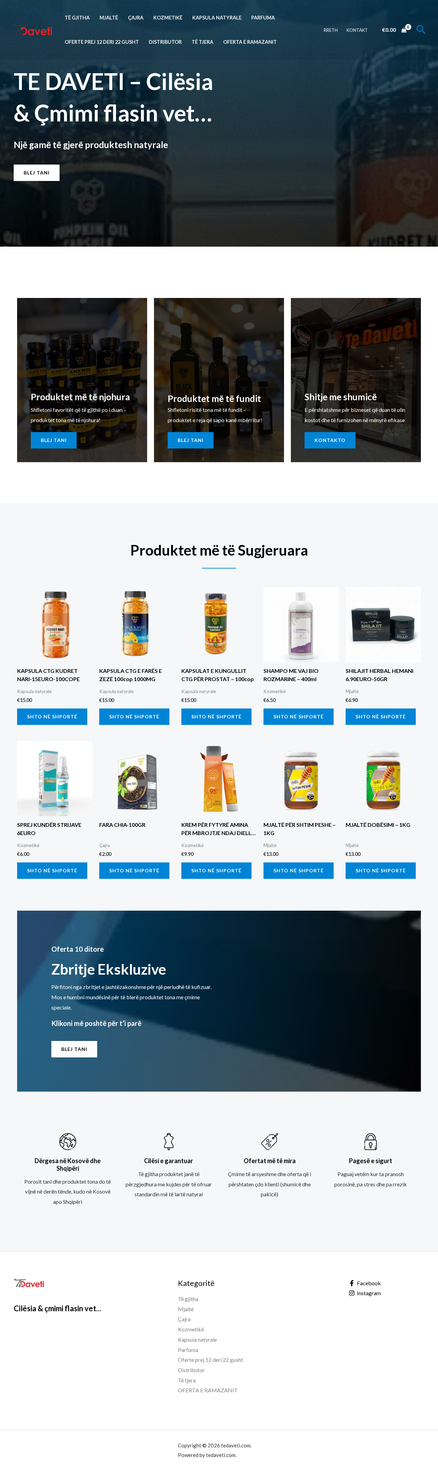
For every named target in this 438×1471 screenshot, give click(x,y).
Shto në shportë (52, 716)
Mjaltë (109, 18)
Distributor (165, 42)
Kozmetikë (167, 18)
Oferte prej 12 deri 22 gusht (102, 42)
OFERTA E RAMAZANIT (250, 42)
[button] (421, 30)
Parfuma (263, 18)
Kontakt (357, 30)
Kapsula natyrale (217, 18)
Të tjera (202, 42)
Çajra (135, 18)
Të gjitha (77, 18)
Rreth (331, 30)
